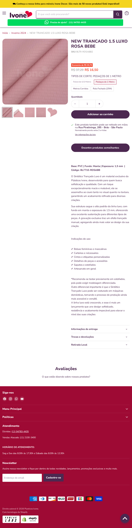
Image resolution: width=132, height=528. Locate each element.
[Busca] (117, 14)
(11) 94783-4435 (77, 22)
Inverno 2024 (18, 33)
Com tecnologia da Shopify (15, 512)
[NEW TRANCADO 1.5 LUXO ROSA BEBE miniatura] (7, 112)
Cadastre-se (53, 477)
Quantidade (77, 97)
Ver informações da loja (85, 135)
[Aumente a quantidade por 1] (99, 104)
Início (5, 33)
